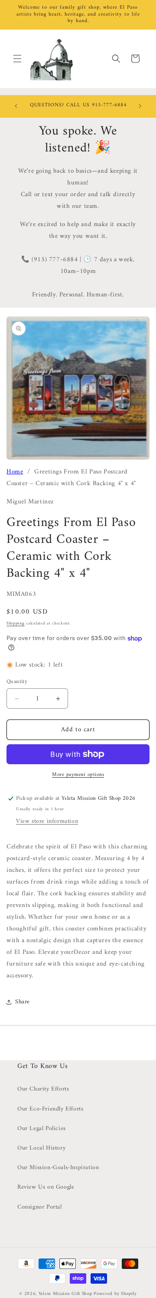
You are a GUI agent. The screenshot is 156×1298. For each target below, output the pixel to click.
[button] (17, 58)
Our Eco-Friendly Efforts (50, 1109)
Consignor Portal (39, 1207)
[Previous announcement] (16, 105)
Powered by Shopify (115, 1294)
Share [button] (22, 1001)
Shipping (15, 623)
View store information (47, 821)
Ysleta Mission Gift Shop (65, 1294)
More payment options (78, 775)
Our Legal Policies (41, 1128)
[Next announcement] (140, 105)
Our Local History (41, 1148)
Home (14, 472)
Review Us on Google (45, 1187)
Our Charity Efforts (43, 1089)
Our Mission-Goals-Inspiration (58, 1167)
